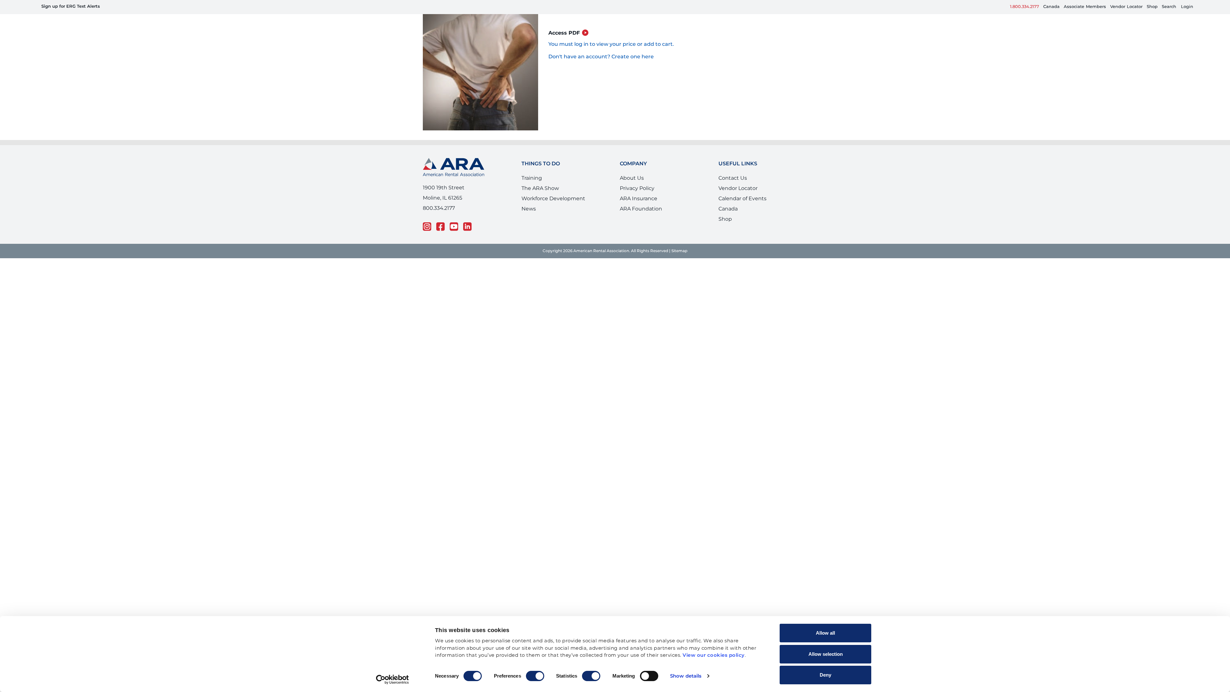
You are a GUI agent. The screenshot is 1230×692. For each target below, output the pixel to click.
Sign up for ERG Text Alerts (70, 6)
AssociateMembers (1085, 7)
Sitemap (679, 256)
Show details (685, 676)
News (528, 214)
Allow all (825, 633)
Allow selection (825, 654)
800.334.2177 (439, 214)
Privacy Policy (637, 194)
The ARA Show (540, 194)
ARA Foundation (641, 214)
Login (1187, 7)
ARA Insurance (638, 204)
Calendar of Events (742, 204)
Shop (1152, 7)
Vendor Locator (738, 194)
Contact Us (732, 184)
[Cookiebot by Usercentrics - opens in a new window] (393, 679)
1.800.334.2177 (1024, 7)
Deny (825, 675)
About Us (632, 184)
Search (1169, 7)
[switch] (535, 676)
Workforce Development (553, 204)
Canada (1051, 7)
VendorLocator (1126, 7)
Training (531, 184)
